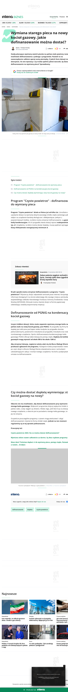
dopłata (29, 510)
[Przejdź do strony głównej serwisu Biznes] (18, 16)
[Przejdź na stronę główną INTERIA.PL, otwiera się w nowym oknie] (7, 16)
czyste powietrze (42, 510)
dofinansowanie (17, 510)
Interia (3, 26)
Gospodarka (15, 26)
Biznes (8, 26)
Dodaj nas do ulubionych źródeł (35, 72)
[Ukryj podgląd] (64, 666)
